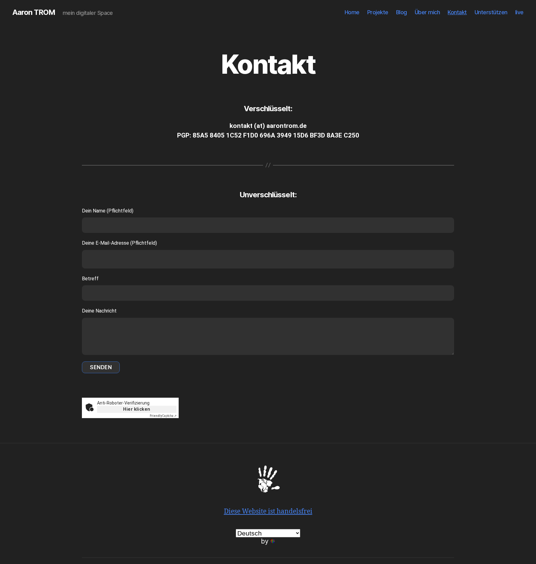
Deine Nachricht (99, 311)
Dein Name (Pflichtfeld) (107, 211)
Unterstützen (491, 12)
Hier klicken (136, 409)
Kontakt (457, 12)
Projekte (377, 12)
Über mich (427, 12)
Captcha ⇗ (163, 416)
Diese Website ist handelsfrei (268, 511)
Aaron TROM (33, 12)
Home (352, 12)
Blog (401, 12)
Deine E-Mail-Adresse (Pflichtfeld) (119, 243)
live (519, 12)
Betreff (90, 279)
